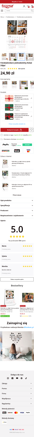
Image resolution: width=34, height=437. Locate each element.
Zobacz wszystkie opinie (17, 279)
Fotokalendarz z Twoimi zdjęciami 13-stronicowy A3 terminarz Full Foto (22, 174)
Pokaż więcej (17, 195)
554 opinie (21, 69)
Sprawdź (27, 144)
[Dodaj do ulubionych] (32, 130)
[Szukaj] (32, 10)
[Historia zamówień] (24, 6)
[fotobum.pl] (7, 6)
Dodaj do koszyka (13, 130)
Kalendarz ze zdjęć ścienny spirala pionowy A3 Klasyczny (21, 162)
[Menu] (1, 10)
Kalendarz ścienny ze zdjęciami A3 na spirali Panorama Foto (22, 185)
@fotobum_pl (29, 327)
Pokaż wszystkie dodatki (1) (17, 124)
